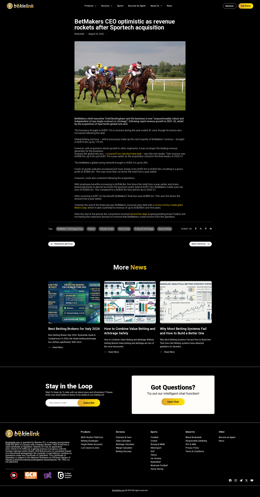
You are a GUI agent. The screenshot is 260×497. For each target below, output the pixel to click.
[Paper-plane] (241, 480)
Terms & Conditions (195, 451)
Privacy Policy (192, 448)
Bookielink (79, 34)
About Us (154, 6)
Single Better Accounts (92, 444)
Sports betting (165, 229)
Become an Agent (227, 437)
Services (105, 6)
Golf (153, 451)
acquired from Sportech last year (124, 153)
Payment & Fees (123, 437)
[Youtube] (252, 480)
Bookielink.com (118, 490)
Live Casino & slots (90, 448)
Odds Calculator (123, 441)
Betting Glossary (123, 451)
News (169, 6)
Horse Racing (157, 469)
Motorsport (156, 448)
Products (89, 6)
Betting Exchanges (89, 441)
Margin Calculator (124, 448)
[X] (201, 229)
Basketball (156, 462)
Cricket (154, 441)
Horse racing (124, 229)
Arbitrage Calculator (125, 444)
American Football (159, 465)
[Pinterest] (206, 229)
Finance (91, 229)
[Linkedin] (211, 229)
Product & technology (144, 229)
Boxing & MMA (158, 444)
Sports (120, 6)
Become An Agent (137, 6)
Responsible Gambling (196, 441)
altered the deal (138, 214)
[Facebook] (196, 229)
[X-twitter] (246, 480)
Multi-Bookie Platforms (92, 437)
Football (154, 437)
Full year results (106, 229)
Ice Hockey (156, 458)
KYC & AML (191, 444)
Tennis (154, 455)
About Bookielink (194, 437)
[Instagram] (235, 480)
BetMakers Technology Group (70, 229)
